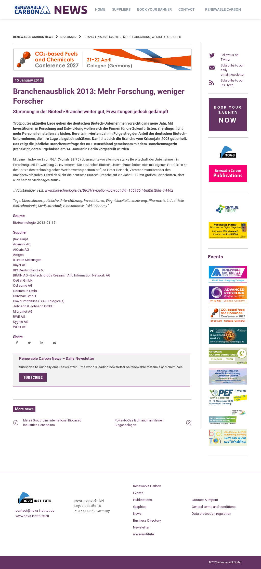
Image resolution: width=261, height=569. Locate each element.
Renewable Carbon (223, 9)
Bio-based (68, 37)
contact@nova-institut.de (35, 510)
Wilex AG (20, 327)
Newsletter (141, 527)
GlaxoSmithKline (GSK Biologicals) (38, 301)
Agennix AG (22, 244)
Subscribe (33, 377)
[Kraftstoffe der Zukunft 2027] (228, 424)
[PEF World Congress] (228, 404)
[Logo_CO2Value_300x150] (228, 217)
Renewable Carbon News (33, 37)
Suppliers (121, 9)
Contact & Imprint (205, 500)
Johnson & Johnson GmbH (33, 306)
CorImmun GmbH (25, 291)
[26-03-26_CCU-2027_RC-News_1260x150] (102, 69)
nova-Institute (143, 534)
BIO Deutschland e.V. (28, 270)
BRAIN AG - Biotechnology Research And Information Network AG (61, 275)
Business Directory (147, 520)
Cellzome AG (22, 285)
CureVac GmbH (24, 296)
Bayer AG (20, 265)
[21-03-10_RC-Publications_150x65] (228, 180)
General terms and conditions (214, 507)
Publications (142, 500)
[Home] (51, 9)
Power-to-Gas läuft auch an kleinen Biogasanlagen (139, 423)
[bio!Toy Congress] (228, 444)
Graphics (139, 507)
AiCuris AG (21, 249)
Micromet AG (23, 311)
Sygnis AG (20, 322)
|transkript (20, 239)
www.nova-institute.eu (32, 516)
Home (100, 9)
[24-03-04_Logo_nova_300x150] (228, 160)
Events (138, 493)
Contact (186, 9)
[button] (17, 343)
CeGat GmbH (23, 280)
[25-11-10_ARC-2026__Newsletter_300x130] (228, 302)
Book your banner (154, 9)
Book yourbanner (228, 114)
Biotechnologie (24, 222)
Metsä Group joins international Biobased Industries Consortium (52, 423)
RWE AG (19, 316)
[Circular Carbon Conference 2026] (228, 363)
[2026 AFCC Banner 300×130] (228, 383)
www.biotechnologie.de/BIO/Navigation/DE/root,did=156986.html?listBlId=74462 (109, 190)
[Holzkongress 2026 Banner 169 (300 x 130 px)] (228, 343)
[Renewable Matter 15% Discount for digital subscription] (228, 237)
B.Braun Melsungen (27, 260)
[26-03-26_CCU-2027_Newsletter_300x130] (228, 322)
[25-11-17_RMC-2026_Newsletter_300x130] (228, 281)
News (137, 513)
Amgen (18, 255)
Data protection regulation (211, 513)
